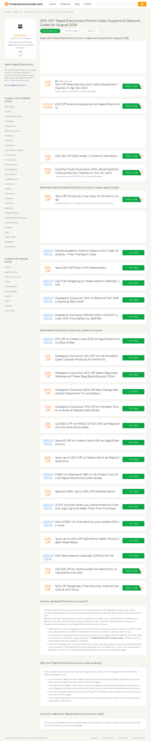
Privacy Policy (123, 738)
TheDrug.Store (11, 287)
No (20, 55)
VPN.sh (8, 267)
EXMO (7, 301)
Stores (53, 4)
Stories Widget (11, 291)
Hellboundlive (10, 237)
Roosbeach (9, 242)
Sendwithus (9, 184)
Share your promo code (66, 725)
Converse (9, 141)
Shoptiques (9, 136)
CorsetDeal (9, 121)
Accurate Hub (10, 160)
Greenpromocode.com (26, 4)
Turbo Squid (10, 311)
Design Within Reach (13, 116)
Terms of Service (108, 738)
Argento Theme (11, 272)
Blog (77, 4)
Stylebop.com (10, 126)
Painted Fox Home (12, 277)
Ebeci (7, 232)
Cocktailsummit (11, 179)
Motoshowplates (12, 213)
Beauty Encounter (12, 131)
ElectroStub (10, 107)
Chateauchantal (11, 223)
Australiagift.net (11, 169)
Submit (87, 4)
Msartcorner (10, 194)
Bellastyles (9, 208)
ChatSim (8, 296)
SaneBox (8, 306)
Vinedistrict (9, 198)
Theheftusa (9, 203)
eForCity (8, 112)
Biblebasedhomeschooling (16, 218)
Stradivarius (9, 145)
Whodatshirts (10, 247)
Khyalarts (8, 227)
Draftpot (8, 189)
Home (7, 12)
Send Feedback (138, 738)
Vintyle (7, 282)
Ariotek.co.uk (10, 155)
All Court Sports (11, 165)
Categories (65, 4)
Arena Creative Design (14, 150)
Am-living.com (11, 174)
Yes (20, 52)
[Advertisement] (93, 57)
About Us (94, 738)
